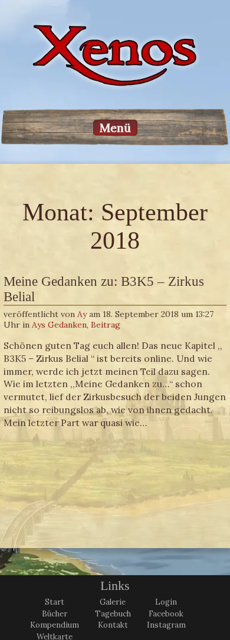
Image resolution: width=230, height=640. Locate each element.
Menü (115, 127)
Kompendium (54, 625)
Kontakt (113, 625)
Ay (82, 314)
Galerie (113, 602)
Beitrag (105, 324)
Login (166, 602)
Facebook (166, 614)
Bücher (54, 614)
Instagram (166, 625)
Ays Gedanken (59, 324)
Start (54, 602)
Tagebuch (113, 614)
